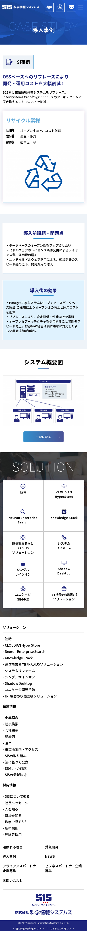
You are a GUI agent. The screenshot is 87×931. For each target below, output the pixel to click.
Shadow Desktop (18, 683)
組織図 (10, 736)
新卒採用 (11, 828)
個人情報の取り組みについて (30, 928)
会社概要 (11, 730)
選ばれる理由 (13, 847)
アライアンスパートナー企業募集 (49, 7)
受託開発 (51, 847)
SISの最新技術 (16, 774)
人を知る (11, 809)
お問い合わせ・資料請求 (71, 7)
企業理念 (11, 717)
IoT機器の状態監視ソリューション (31, 696)
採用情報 (9, 785)
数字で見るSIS (16, 821)
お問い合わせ (13, 880)
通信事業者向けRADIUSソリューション (34, 664)
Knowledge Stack (19, 658)
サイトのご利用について (62, 928)
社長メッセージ (16, 802)
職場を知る (13, 815)
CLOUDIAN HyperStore (22, 645)
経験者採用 (13, 834)
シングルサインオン (20, 677)
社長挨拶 (11, 724)
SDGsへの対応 (16, 768)
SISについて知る (17, 796)
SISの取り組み (16, 755)
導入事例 (9, 856)
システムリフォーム (20, 670)
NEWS (50, 856)
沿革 (8, 743)
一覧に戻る (43, 437)
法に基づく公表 (16, 762)
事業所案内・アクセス (21, 749)
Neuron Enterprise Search (25, 651)
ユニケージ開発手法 (20, 689)
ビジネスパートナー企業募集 (60, 7)
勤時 (8, 638)
